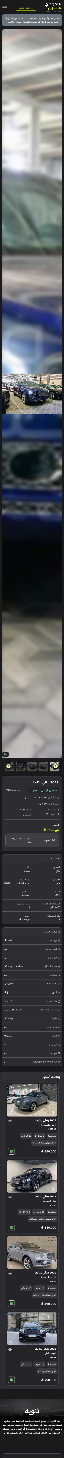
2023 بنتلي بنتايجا (45, 1349)
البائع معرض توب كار (47, 1371)
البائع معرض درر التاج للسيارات (42, 1219)
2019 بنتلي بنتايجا (45, 1120)
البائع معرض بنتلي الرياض (44, 1295)
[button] (8, 766)
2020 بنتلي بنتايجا (45, 1273)
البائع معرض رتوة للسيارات (44, 1142)
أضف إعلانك (25, 8)
